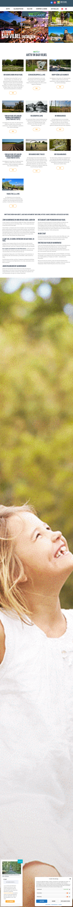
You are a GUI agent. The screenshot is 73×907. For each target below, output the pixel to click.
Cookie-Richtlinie (48, 904)
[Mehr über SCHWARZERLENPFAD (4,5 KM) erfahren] (36, 65)
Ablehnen (53, 901)
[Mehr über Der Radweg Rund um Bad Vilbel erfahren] (12, 65)
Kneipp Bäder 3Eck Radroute (60, 75)
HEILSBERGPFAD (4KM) (37, 116)
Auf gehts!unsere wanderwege (57, 24)
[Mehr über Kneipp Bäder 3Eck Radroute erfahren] (60, 65)
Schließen (20, 861)
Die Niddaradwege (60, 116)
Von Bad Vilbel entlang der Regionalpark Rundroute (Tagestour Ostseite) (13, 156)
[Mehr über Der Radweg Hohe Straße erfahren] (36, 144)
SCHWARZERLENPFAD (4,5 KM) (36, 75)
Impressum (60, 904)
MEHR (13, 93)
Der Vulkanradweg (60, 154)
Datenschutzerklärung (54, 904)
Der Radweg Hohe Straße (37, 154)
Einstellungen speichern (65, 901)
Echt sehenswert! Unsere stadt (56, 39)
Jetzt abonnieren (10, 901)
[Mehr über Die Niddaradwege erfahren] (60, 106)
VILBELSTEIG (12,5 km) (13, 194)
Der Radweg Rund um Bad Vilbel (13, 75)
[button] (70, 879)
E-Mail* (5, 879)
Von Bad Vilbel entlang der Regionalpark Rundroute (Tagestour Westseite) (13, 117)
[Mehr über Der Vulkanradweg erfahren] (60, 144)
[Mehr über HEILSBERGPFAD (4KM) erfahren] (36, 106)
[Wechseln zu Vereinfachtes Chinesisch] (62, 9)
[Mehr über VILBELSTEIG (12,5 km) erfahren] (12, 184)
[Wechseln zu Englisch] (66, 9)
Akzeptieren (42, 901)
